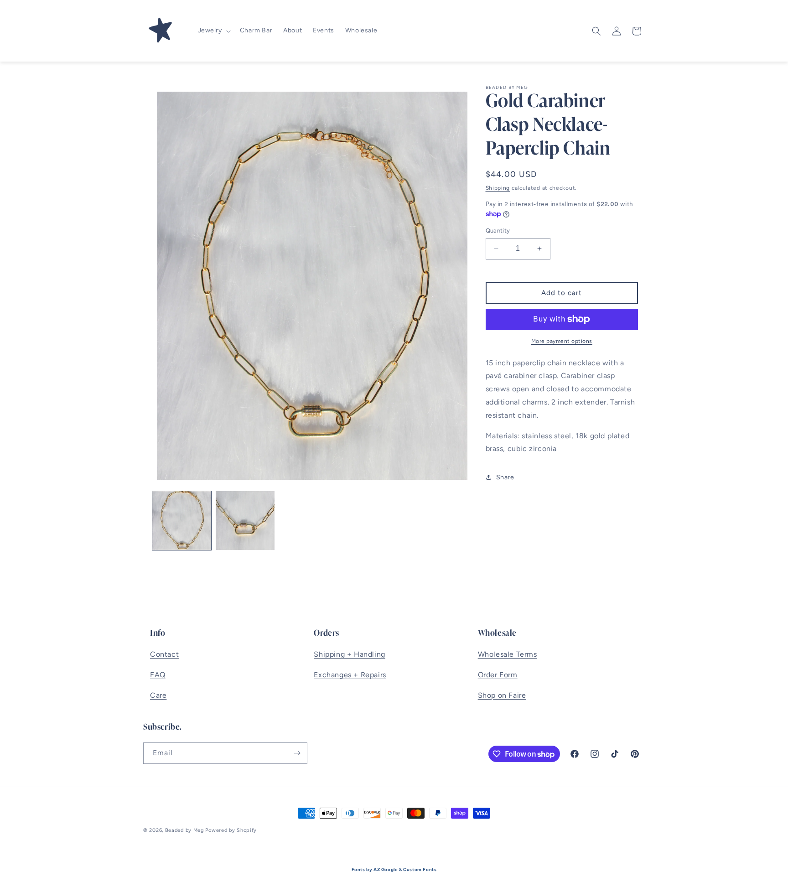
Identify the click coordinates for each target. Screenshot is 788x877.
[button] (213, 30)
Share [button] (505, 477)
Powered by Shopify (231, 830)
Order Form (498, 674)
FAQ (158, 674)
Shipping (498, 188)
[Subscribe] (297, 753)
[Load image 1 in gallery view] (181, 520)
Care (158, 695)
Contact (164, 654)
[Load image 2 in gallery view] (245, 520)
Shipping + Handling (349, 654)
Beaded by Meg (184, 830)
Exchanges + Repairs (350, 674)
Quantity (498, 230)
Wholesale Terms (507, 654)
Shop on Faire (502, 695)
